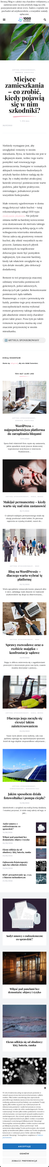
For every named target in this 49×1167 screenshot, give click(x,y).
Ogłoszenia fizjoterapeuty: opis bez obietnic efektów (15, 863)
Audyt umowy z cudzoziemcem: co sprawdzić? (11, 826)
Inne (37, 566)
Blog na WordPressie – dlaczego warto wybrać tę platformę (24, 575)
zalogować (14, 363)
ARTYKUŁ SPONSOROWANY (23, 70)
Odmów (24, 1153)
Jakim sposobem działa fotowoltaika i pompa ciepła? (24, 796)
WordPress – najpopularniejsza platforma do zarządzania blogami (24, 430)
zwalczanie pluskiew (14, 215)
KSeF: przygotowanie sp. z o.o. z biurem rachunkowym (17, 876)
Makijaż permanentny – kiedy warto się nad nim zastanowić (24, 504)
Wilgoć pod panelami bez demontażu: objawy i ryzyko (16, 838)
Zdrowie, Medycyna (24, 72)
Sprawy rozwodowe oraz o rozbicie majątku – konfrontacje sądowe (24, 649)
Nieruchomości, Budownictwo (24, 789)
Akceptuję (24, 1146)
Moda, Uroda (37, 497)
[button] (45, 1087)
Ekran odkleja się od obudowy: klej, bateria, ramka (17, 851)
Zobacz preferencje (24, 1161)
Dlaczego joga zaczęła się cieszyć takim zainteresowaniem (24, 722)
